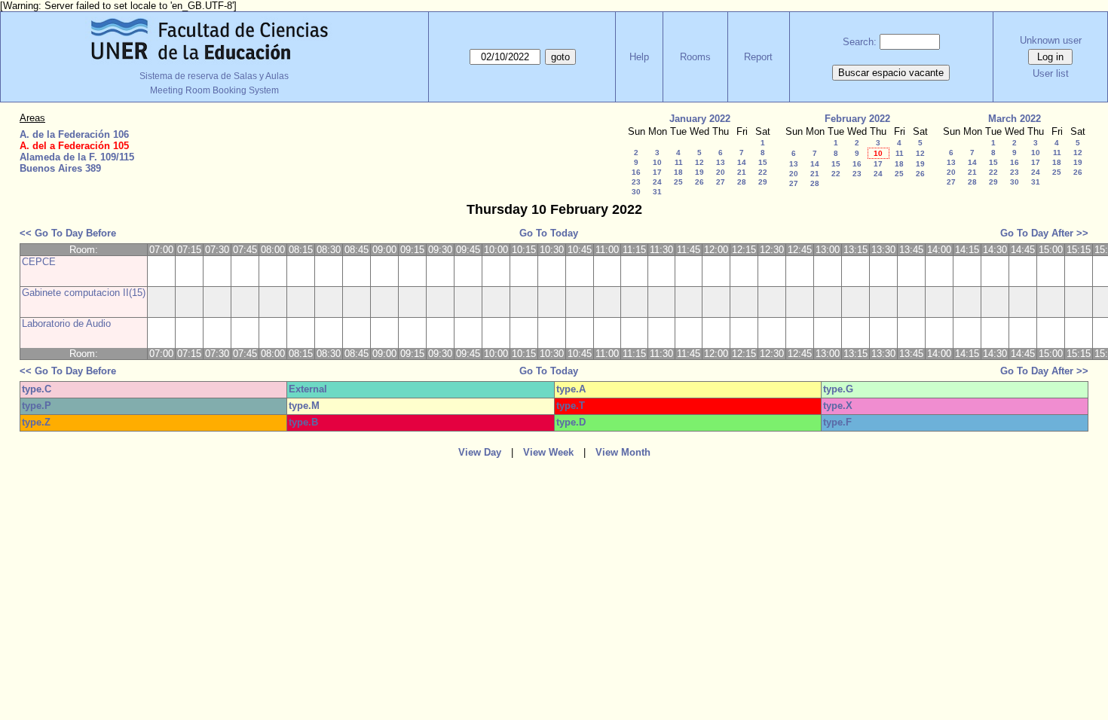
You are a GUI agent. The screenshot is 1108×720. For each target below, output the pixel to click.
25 (678, 182)
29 (762, 182)
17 (657, 172)
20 (720, 172)
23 (636, 182)
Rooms (695, 57)
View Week (548, 452)
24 (657, 182)
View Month (622, 452)
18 (678, 172)
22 (762, 172)
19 (699, 172)
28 (741, 182)
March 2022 (1014, 118)
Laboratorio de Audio (66, 323)
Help (639, 57)
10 (657, 162)
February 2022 (857, 118)
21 (741, 172)
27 (720, 182)
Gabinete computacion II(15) (83, 292)
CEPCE (39, 261)
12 (699, 162)
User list (1051, 73)
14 (741, 162)
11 (679, 162)
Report (758, 57)
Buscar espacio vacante (891, 72)
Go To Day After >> (1044, 233)
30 (636, 192)
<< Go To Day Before (68, 233)
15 (762, 162)
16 (636, 172)
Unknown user (1051, 40)
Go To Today (548, 233)
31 (657, 192)
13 (720, 162)
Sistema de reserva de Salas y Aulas (214, 76)
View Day (479, 452)
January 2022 (699, 118)
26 (699, 182)
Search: (860, 41)
